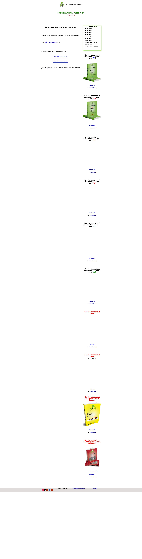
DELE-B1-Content (88, 34)
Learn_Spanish (72, 4)
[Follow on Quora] (52, 490)
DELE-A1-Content (88, 40)
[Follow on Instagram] (43, 490)
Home (67, 4)
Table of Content (93, 87)
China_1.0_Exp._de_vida (89, 36)
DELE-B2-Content (88, 32)
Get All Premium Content (60, 56)
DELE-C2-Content (88, 28)
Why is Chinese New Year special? (91, 46)
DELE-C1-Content (88, 30)
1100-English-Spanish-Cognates (91, 42)
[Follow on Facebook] (49, 490)
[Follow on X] (45, 490)
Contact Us (79, 4)
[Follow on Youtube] (47, 490)
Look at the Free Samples (60, 61)
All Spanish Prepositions (89, 44)
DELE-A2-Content (88, 38)
